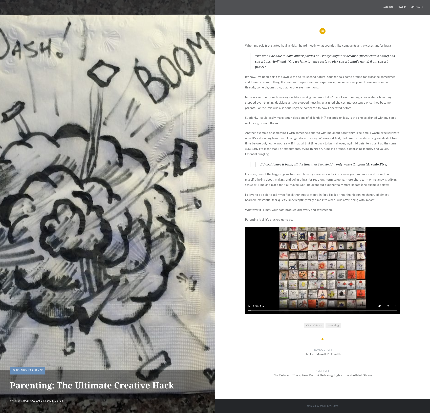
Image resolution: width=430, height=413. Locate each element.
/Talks (402, 7)
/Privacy (417, 7)
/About (388, 7)
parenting (20, 370)
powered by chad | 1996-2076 (322, 406)
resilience (35, 370)
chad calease (31, 401)
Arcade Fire (376, 164)
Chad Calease (314, 325)
